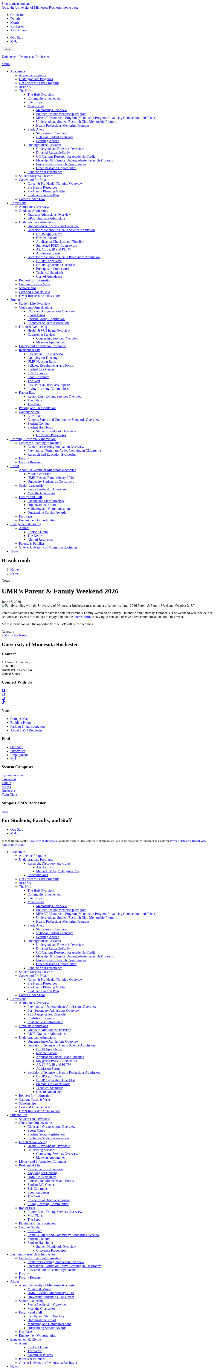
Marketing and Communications (49, 1324)
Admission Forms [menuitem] (48, 253)
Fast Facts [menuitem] (25, 516)
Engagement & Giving (25, 1339)
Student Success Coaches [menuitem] (36, 176)
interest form (82, 617)
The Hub (25, 886)
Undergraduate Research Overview (60, 944)
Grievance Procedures (51, 1250)
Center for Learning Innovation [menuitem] (40, 443)
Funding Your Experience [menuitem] (45, 172)
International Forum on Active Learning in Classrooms (64, 1266)
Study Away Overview (51, 929)
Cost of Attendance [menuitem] (49, 276)
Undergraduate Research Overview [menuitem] (60, 149)
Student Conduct (39, 1239)
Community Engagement (44, 894)
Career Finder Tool (32, 995)
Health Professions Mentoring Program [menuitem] (62, 125)
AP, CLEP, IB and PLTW (53, 1064)
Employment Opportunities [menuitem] (37, 520)
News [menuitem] (14, 551)
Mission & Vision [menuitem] (39, 474)
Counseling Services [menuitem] (41, 334)
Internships (35, 898)
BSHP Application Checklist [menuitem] (55, 265)
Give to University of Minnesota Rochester (48, 1362)
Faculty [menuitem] (24, 458)
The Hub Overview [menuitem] (41, 94)
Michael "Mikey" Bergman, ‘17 (57, 871)
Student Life (18, 1115)
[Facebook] (110, 691)
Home (14, 569)
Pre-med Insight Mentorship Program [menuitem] (61, 114)
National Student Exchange (54, 933)
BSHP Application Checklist (55, 1080)
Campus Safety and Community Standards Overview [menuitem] (63, 419)
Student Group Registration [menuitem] (46, 319)
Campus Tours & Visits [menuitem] (34, 284)
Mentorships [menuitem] (36, 106)
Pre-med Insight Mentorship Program (61, 910)
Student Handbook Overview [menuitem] (56, 431)
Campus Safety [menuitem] (29, 412)
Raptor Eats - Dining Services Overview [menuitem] (55, 396)
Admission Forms (48, 1068)
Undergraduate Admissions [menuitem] (37, 222)
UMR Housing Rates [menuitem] (42, 361)
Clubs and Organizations (35, 1123)
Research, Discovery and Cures (49, 863)
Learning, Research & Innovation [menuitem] (33, 439)
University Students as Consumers (51, 1297)
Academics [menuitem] (17, 71)
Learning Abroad (47, 937)
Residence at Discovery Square (49, 1200)
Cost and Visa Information (45, 1022)
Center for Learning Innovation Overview (56, 1262)
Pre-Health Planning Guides (47, 987)
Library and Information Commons (42, 1161)
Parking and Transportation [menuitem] (37, 408)
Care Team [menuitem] (35, 416)
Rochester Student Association (48, 1138)
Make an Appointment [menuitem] (51, 342)
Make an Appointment (51, 1157)
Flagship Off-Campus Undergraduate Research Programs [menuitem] (75, 160)
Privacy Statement (180, 840)
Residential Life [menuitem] (29, 350)
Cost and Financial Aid (34, 1107)
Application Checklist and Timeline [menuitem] (60, 241)
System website (12, 775)
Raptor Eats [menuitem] (27, 392)
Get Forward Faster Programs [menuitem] (39, 83)
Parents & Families (31, 1359)
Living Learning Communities (48, 1204)
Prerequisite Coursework (53, 1084)
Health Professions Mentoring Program (62, 921)
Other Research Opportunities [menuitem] (56, 168)
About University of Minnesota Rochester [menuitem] (47, 470)
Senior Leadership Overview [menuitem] (47, 489)
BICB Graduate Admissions (47, 1034)
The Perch (34, 1219)
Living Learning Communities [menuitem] (48, 388)
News (14, 573)
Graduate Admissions (33, 1026)
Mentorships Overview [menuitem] (51, 110)
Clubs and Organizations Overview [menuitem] (51, 311)
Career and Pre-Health (34, 975)
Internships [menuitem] (35, 102)
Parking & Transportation (27, 726)
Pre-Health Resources (42, 983)
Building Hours (20, 722)
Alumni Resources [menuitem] (40, 539)
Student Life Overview (34, 1119)
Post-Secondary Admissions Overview (54, 1010)
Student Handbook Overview (56, 1246)
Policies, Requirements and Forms (51, 1181)
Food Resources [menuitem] (38, 377)
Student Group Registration (46, 1134)
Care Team (35, 1231)
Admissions (18, 999)
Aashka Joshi (45, 867)
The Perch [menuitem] (34, 404)
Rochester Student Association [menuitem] (48, 323)
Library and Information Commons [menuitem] (42, 346)
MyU (14, 41)
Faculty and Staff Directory (46, 1316)
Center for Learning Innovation (40, 1258)
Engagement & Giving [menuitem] (25, 524)
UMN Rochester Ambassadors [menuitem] (39, 296)
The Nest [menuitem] (34, 381)
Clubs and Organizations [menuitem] (35, 307)
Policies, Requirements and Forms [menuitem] (51, 365)
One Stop (16, 37)
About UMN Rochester (26, 730)
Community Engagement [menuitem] (44, 98)
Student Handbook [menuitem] (40, 427)
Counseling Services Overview (57, 1153)
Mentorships (36, 902)
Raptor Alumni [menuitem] (38, 532)
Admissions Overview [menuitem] (34, 207)
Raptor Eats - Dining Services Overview (55, 1212)
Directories (17, 751)
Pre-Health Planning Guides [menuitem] (47, 191)
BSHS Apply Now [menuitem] (49, 234)
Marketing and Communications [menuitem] (49, 508)
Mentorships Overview (51, 906)
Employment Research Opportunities (61, 960)
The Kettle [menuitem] (35, 536)
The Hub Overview (41, 890)
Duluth (15, 18)
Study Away (36, 925)
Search (7, 49)
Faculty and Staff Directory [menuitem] (46, 501)
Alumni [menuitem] (24, 528)
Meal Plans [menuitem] (35, 400)
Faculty (24, 1273)
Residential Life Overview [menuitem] (45, 354)
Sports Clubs (36, 1130)
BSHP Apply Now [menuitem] (49, 261)
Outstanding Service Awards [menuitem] (47, 512)
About (14, 1281)
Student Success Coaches (36, 972)
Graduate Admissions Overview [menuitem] (49, 214)
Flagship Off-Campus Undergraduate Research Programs (75, 956)
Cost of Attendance (49, 1092)
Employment (19, 755)
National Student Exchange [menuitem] (54, 137)
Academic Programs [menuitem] (32, 75)
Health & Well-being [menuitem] (33, 327)
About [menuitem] (14, 466)
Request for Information (35, 1095)
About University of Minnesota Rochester (47, 1285)
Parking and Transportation (37, 1223)
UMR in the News (14, 635)
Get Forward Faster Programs (39, 879)
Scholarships (27, 1103)
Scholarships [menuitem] (27, 288)
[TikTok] (110, 702)
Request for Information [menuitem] (35, 280)
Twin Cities (18, 30)
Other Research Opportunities (56, 964)
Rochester (17, 26)
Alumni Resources (40, 1355)
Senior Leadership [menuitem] (31, 485)
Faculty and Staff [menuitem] (30, 497)
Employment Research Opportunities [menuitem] (61, 164)
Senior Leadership (31, 1301)
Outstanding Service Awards (47, 1328)
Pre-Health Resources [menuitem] (42, 187)
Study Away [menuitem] (36, 129)
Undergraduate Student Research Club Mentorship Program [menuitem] (76, 121)
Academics (17, 852)
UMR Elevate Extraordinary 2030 (51, 1293)
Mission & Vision (39, 1289)
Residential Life (29, 1165)
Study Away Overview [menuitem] (51, 133)
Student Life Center (41, 1184)
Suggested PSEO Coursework (56, 1061)
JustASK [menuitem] (25, 87)
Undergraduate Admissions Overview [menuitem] (53, 226)
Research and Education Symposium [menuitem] (52, 454)
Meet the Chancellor (41, 1308)
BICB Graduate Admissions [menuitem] (47, 218)
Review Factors (46, 1053)
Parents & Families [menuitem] (31, 543)
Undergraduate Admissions (37, 1037)
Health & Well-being (33, 1142)
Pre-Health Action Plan (43, 991)
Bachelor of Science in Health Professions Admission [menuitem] (64, 257)
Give (5, 811)
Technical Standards (49, 1088)
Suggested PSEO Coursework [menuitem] (56, 245)
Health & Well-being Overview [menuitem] (49, 330)
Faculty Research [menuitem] (30, 462)
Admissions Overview (34, 1003)
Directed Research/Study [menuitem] (53, 152)
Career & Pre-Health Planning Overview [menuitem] (55, 183)
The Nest (34, 1196)
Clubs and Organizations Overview (51, 1126)
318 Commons (37, 1188)
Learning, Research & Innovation (33, 1254)
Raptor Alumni (38, 1347)
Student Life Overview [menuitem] (34, 303)
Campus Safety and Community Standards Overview (63, 1235)
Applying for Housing (43, 1173)
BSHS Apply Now (49, 1049)
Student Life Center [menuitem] (41, 369)
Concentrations (38, 875)
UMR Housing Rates (42, 1177)
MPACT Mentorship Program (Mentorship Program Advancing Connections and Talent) (96, 914)
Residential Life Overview (45, 1169)
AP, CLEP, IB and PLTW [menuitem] (53, 249)
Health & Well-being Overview (49, 1146)
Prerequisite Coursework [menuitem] (53, 268)
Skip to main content (16, 3)
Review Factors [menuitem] (46, 238)
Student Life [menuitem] (18, 299)
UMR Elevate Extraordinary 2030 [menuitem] (51, 477)
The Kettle (35, 1351)
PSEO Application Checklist (47, 1014)
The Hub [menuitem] (25, 90)
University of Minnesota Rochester (25, 56)
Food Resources (38, 1192)
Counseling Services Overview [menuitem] (57, 338)
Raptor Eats (27, 1208)
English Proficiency (41, 1018)
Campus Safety (29, 1227)
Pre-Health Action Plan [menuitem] (43, 195)
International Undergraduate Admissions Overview (62, 1006)
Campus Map (19, 719)
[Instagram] (110, 694)
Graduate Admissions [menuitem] (33, 210)
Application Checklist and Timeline (60, 1057)
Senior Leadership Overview (47, 1304)
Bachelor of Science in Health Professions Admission (64, 1072)
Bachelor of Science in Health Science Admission (61, 1045)
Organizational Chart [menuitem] (42, 505)
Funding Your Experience (45, 968)
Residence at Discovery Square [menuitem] (49, 385)
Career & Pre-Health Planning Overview (55, 979)
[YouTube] (110, 698)
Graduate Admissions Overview (49, 1030)
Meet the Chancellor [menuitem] (41, 493)
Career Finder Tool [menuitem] (32, 199)
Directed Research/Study (53, 948)
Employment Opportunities (37, 1335)
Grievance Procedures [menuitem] (51, 435)
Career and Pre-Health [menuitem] (34, 179)
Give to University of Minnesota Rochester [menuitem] (48, 547)
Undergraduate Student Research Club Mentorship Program (76, 917)
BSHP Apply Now (49, 1076)
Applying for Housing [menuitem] (43, 358)
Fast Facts (25, 1332)
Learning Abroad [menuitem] (47, 141)
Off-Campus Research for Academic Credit (65, 952)
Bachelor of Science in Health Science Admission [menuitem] (61, 230)
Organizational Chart (42, 1320)
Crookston (17, 15)
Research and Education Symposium (52, 1270)
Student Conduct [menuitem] (39, 423)
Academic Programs (32, 855)
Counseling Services (41, 1150)
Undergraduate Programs (36, 859)
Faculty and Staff (30, 1312)
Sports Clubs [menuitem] (36, 315)
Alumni (24, 1343)
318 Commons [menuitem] (37, 373)
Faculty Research (30, 1277)
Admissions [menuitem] (18, 203)
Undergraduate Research (44, 941)
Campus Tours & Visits (34, 1099)
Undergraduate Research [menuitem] (44, 145)
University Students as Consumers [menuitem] (51, 481)
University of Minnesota (43, 840)
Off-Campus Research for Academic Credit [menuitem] (65, 156)
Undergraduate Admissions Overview (53, 1041)
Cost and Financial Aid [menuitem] (34, 292)
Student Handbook (40, 1242)
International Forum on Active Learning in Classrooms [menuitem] (64, 450)
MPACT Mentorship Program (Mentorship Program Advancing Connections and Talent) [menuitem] (96, 118)
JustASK (25, 883)
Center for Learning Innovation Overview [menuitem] (56, 447)
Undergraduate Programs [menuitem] (36, 79)
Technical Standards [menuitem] (49, 272)
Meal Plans (35, 1215)
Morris (14, 22)
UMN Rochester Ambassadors (39, 1111)
